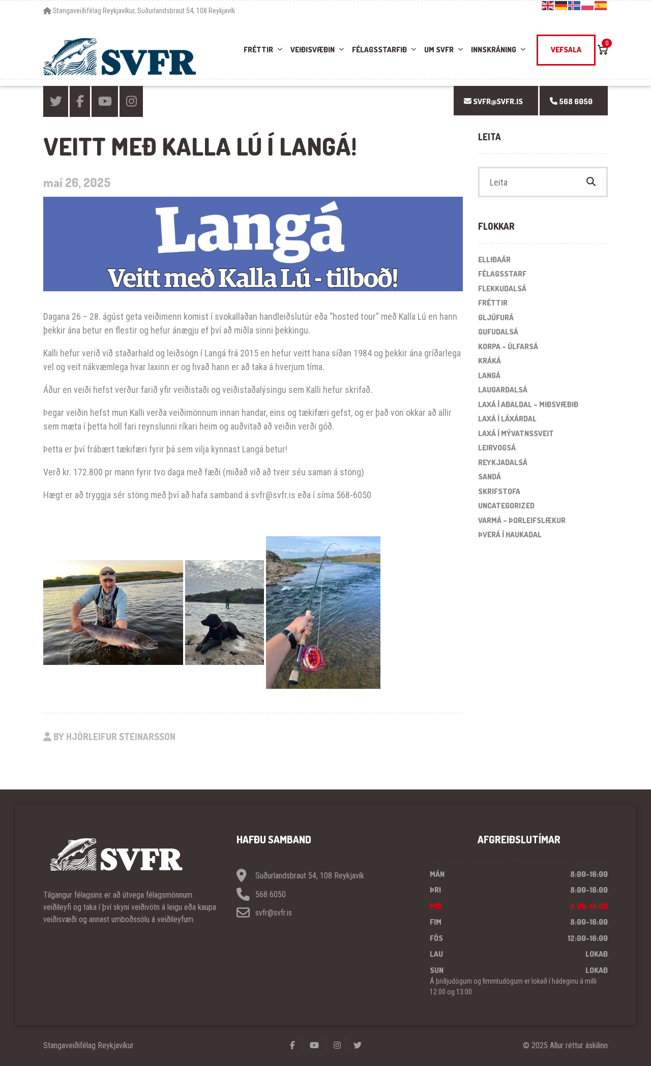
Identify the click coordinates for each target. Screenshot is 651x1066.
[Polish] (588, 5)
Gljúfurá (496, 317)
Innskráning (493, 49)
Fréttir (258, 49)
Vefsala (566, 49)
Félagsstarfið (379, 49)
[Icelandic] (574, 5)
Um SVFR (439, 49)
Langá (489, 375)
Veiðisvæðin (312, 49)
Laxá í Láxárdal (507, 418)
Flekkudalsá (502, 288)
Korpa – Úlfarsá (508, 346)
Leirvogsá (497, 447)
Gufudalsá (498, 332)
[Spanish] (601, 5)
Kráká (489, 361)
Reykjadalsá (502, 462)
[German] (561, 5)
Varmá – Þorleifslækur (522, 520)
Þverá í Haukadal (510, 534)
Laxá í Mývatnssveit (516, 433)
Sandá (489, 476)
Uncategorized (506, 505)
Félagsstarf (502, 274)
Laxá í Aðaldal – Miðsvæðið (528, 404)
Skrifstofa (499, 491)
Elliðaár (494, 259)
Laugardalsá (502, 389)
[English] (548, 5)
